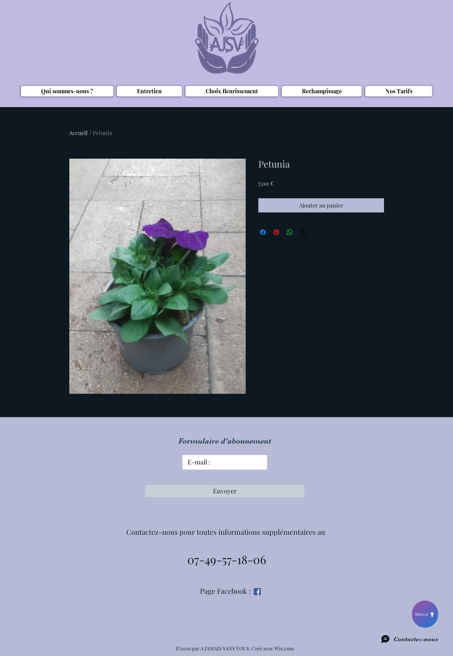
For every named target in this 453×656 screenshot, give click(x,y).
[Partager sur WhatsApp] (290, 232)
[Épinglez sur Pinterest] (276, 232)
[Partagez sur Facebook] (263, 232)
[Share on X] (303, 232)
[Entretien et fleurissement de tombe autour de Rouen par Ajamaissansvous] (257, 591)
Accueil (78, 132)
